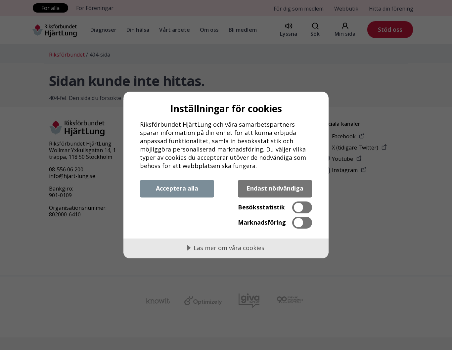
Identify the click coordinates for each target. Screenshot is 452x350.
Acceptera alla (177, 188)
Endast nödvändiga (275, 188)
